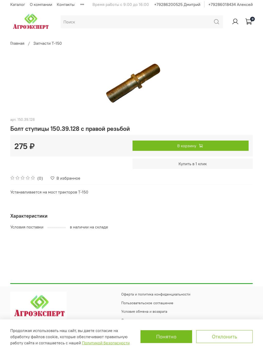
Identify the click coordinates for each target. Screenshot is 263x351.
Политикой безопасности (106, 342)
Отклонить (224, 336)
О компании (41, 4)
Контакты (65, 4)
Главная (17, 43)
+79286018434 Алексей (230, 4)
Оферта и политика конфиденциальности (155, 294)
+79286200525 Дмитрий (177, 4)
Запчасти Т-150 (47, 43)
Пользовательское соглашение (147, 303)
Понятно (166, 336)
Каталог (17, 4)
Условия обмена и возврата (144, 311)
